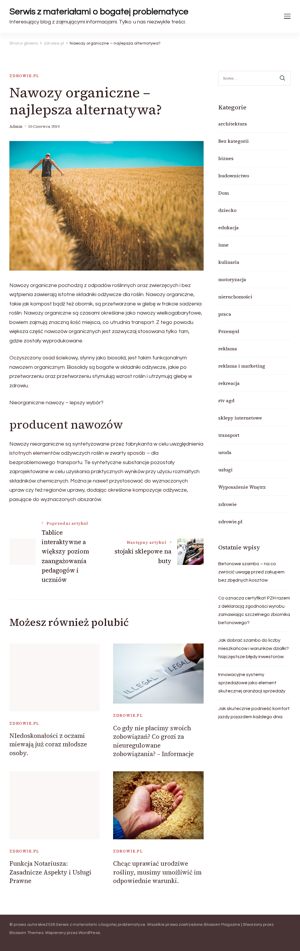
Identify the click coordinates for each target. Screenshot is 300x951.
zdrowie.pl (24, 75)
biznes (225, 158)
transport (228, 435)
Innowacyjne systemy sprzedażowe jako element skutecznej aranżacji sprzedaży (251, 682)
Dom (223, 193)
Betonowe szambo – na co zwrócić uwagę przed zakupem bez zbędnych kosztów (251, 572)
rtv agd (226, 400)
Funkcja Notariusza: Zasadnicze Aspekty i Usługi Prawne (50, 872)
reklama (227, 348)
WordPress (89, 933)
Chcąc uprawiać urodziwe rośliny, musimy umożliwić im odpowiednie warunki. (157, 872)
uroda (224, 452)
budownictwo (233, 175)
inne (223, 245)
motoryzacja (232, 279)
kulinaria (228, 262)
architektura (232, 123)
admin (16, 126)
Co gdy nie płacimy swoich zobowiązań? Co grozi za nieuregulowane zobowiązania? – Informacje (153, 741)
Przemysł (228, 331)
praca (224, 314)
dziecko (227, 210)
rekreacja (229, 383)
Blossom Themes (26, 933)
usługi (225, 469)
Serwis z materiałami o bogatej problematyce (98, 11)
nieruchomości (235, 296)
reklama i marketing (241, 366)
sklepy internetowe (240, 418)
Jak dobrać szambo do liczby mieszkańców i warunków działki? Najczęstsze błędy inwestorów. (253, 648)
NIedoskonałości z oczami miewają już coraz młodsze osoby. (48, 744)
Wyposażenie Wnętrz (242, 487)
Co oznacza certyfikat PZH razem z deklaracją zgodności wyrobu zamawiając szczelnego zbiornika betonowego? (254, 610)
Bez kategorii (233, 141)
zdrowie (227, 504)
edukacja (228, 227)
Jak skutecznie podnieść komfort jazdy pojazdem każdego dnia (254, 712)
